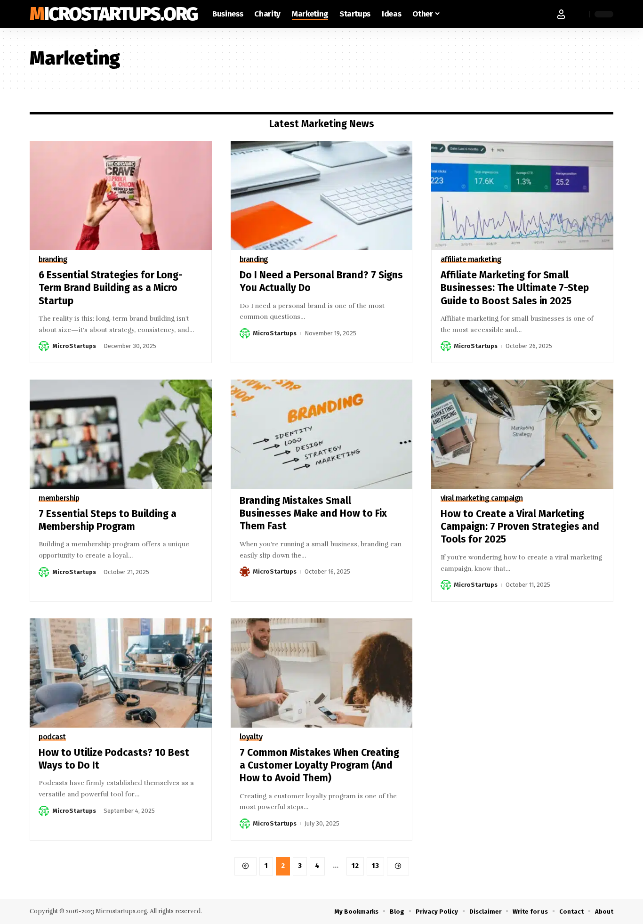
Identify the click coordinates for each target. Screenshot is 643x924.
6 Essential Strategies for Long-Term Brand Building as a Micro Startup (111, 288)
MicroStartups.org (113, 14)
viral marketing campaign (482, 498)
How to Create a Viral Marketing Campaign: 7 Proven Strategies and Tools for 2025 (520, 527)
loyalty (251, 737)
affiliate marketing (471, 259)
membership (59, 498)
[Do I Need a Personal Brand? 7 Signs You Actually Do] (322, 195)
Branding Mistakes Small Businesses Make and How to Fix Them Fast (313, 513)
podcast (52, 737)
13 (375, 865)
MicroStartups (74, 345)
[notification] (580, 14)
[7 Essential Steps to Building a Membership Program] (121, 434)
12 (355, 865)
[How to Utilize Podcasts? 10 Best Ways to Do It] (121, 673)
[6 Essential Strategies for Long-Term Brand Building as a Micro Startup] (121, 195)
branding (53, 259)
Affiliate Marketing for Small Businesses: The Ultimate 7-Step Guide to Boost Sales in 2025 (515, 288)
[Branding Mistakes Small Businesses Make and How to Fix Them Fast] (322, 434)
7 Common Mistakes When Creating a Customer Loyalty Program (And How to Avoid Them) (319, 765)
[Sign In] (561, 14)
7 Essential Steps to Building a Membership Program (108, 520)
